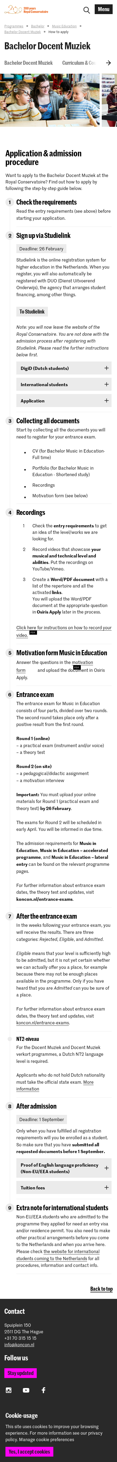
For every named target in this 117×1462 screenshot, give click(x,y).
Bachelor (37, 26)
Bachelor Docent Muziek (22, 31)
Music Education (64, 26)
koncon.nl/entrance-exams (42, 1022)
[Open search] (86, 9)
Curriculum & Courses (83, 63)
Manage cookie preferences (46, 1439)
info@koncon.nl (19, 1344)
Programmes (13, 26)
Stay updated (20, 1373)
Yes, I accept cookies (29, 1451)
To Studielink (32, 311)
